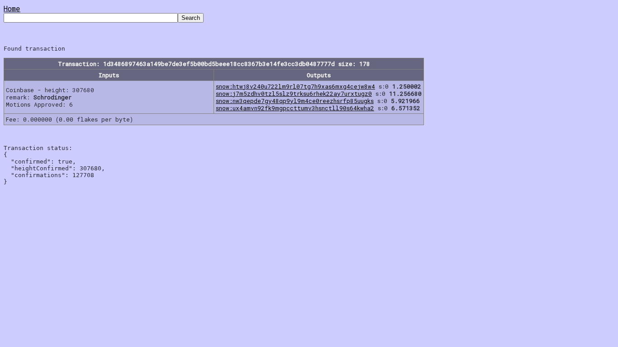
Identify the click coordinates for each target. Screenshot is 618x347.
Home (12, 8)
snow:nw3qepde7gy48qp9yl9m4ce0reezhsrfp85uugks (295, 100)
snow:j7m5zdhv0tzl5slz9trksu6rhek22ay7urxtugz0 (294, 93)
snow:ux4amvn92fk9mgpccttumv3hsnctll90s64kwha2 (295, 108)
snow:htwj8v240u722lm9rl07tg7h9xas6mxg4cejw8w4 (295, 86)
